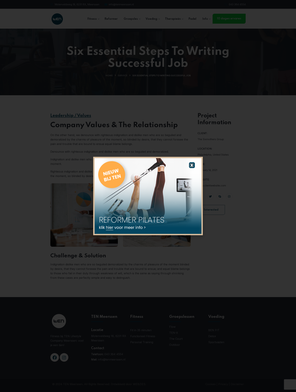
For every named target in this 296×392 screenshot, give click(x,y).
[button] (191, 165)
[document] (148, 196)
